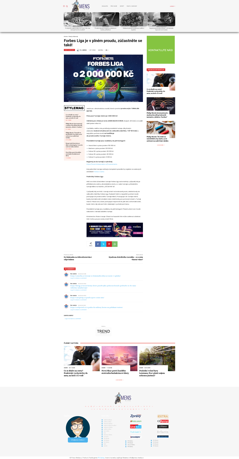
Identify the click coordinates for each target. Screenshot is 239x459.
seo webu (106, 431)
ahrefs (105, 446)
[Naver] (144, 406)
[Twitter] (103, 244)
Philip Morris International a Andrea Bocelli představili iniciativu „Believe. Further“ (74, 125)
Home (66, 36)
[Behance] (86, 406)
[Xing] (147, 409)
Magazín (133, 26)
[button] (67, 6)
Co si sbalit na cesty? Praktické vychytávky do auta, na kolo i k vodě (73, 116)
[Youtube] (144, 409)
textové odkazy (108, 423)
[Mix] (138, 406)
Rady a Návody (77, 26)
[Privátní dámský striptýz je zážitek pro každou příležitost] (105, 19)
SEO (105, 444)
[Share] (97, 409)
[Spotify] (106, 409)
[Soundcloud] (103, 409)
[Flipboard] (119, 406)
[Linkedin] (133, 406)
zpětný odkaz (107, 421)
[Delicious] (94, 406)
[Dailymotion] (91, 406)
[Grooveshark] (125, 406)
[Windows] (133, 409)
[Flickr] (116, 406)
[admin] (78, 50)
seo (105, 433)
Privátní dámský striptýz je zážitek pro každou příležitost (105, 29)
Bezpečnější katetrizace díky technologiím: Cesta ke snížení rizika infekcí (74, 145)
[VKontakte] (131, 409)
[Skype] (100, 409)
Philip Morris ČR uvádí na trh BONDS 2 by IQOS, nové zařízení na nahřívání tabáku (74, 135)
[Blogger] (88, 406)
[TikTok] (117, 409)
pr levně (106, 436)
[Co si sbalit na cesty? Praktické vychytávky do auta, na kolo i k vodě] (161, 82)
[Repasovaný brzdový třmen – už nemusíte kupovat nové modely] (161, 19)
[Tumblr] (119, 409)
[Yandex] (142, 409)
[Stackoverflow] (108, 409)
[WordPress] (136, 409)
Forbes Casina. (99, 172)
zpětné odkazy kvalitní (110, 425)
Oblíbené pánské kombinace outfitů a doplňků (133, 29)
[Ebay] (108, 406)
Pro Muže (105, 26)
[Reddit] (92, 409)
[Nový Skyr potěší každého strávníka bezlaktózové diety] (119, 358)
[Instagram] (127, 406)
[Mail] (136, 406)
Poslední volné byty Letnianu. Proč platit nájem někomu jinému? (152, 373)
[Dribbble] (105, 406)
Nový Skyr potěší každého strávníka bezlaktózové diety (73, 154)
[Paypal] (150, 406)
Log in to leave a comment (78, 278)
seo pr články (131, 444)
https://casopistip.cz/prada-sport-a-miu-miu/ (87, 298)
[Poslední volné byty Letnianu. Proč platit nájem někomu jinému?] (157, 358)
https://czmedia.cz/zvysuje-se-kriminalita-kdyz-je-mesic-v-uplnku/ (95, 276)
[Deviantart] (97, 406)
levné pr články (108, 435)
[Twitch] (122, 409)
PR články (106, 440)
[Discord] (102, 406)
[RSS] (94, 409)
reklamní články (108, 427)
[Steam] (111, 409)
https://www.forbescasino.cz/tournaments (102, 164)
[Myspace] (141, 406)
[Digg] (100, 406)
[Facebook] (98, 244)
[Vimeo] (128, 409)
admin (84, 50)
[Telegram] (114, 409)
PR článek (106, 438)
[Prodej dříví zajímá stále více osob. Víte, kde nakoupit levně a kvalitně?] (77, 19)
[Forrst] (122, 406)
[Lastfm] (130, 406)
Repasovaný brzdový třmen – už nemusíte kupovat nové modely (161, 29)
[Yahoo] (139, 409)
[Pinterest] (109, 244)
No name (73, 274)
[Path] (147, 406)
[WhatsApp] (115, 244)
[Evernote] (111, 406)
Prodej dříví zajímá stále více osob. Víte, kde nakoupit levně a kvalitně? (77, 29)
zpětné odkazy (108, 420)
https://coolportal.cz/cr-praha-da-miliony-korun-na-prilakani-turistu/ (96, 307)
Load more (160, 145)
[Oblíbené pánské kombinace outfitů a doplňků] (133, 19)
